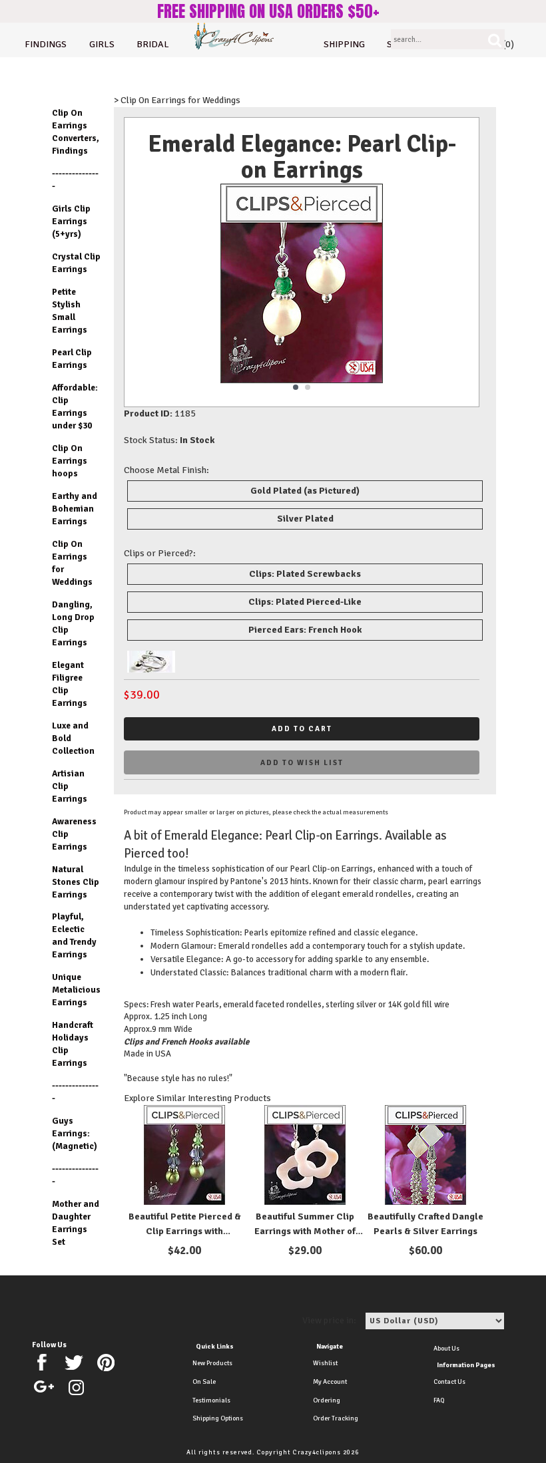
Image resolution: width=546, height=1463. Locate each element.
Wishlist (325, 1363)
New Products (212, 1363)
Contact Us (449, 1382)
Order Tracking (335, 1418)
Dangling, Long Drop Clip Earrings (73, 623)
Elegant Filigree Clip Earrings (69, 684)
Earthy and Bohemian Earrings (74, 508)
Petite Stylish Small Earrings (69, 310)
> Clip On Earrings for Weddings (177, 100)
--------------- (75, 180)
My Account (330, 1382)
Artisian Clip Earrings (69, 786)
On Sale (204, 1382)
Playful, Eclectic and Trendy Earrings (74, 935)
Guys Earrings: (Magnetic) (74, 1133)
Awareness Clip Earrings (74, 834)
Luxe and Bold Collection (73, 738)
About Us (446, 1349)
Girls (102, 44)
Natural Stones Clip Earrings (75, 882)
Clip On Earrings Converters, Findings (75, 131)
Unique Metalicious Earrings (76, 989)
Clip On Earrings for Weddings (72, 562)
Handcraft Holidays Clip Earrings (72, 1043)
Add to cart (302, 729)
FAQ (438, 1400)
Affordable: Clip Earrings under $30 (75, 406)
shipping (344, 44)
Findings (46, 44)
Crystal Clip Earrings (76, 263)
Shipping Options (217, 1418)
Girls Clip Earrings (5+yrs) (71, 221)
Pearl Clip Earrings (72, 359)
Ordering (326, 1400)
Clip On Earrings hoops (69, 460)
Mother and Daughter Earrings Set (75, 1222)
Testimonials (211, 1400)
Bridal (152, 44)
